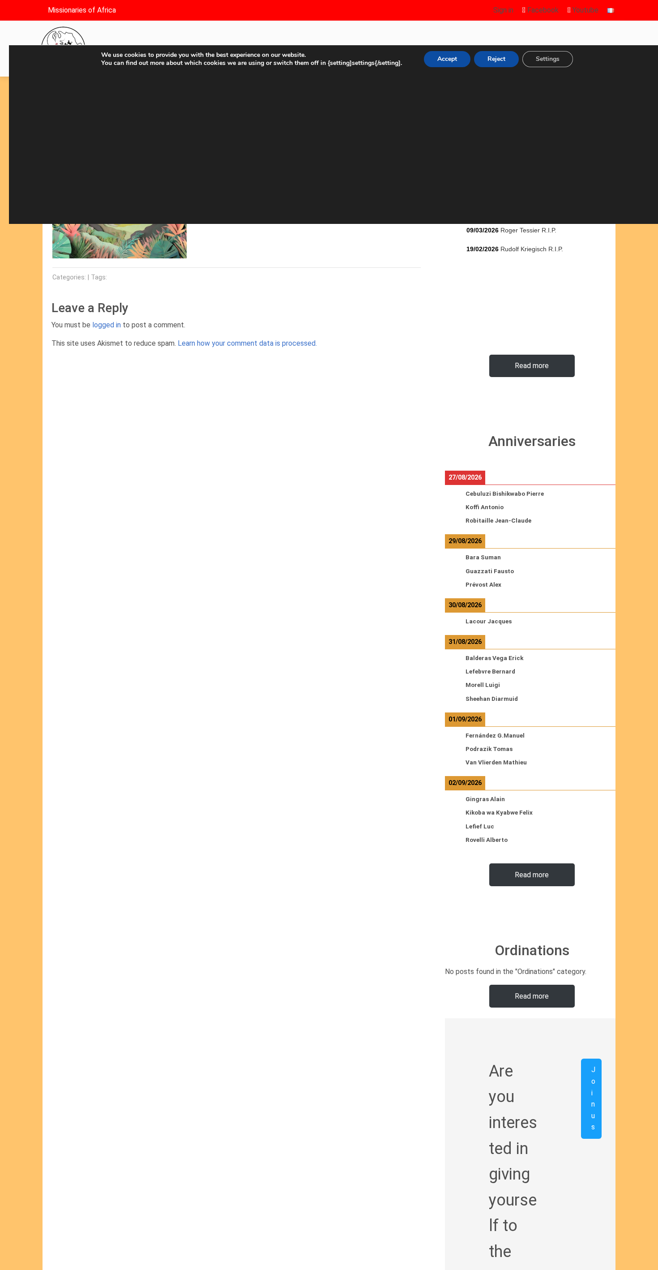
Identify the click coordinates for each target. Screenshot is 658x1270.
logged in (106, 325)
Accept (447, 59)
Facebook (542, 10)
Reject (496, 59)
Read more (532, 365)
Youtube (584, 10)
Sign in (503, 10)
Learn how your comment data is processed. (247, 343)
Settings (548, 59)
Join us (593, 1098)
